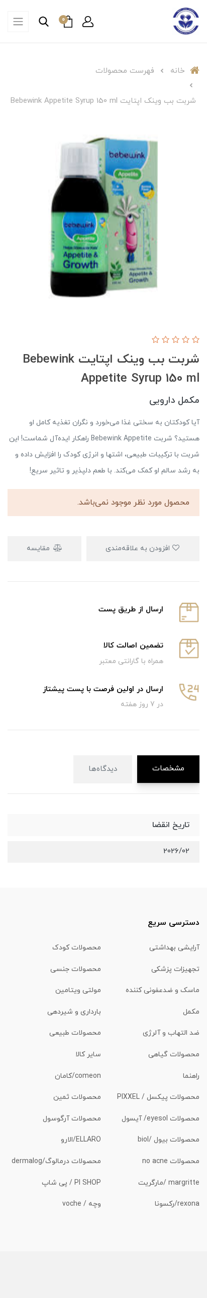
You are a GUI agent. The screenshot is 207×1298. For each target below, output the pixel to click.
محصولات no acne (170, 1161)
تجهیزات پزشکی (175, 969)
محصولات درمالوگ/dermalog (56, 1161)
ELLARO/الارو (81, 1140)
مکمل (191, 1012)
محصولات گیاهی (173, 1054)
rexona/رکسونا (177, 1204)
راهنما (191, 1076)
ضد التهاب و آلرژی (171, 1033)
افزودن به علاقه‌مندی (139, 548)
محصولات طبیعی (75, 1033)
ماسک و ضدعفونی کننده (162, 990)
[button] (87, 21)
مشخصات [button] (168, 768)
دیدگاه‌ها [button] (102, 769)
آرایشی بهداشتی (174, 947)
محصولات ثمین (77, 1097)
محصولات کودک (76, 947)
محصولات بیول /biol (168, 1140)
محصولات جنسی (75, 969)
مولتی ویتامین (78, 990)
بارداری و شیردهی (74, 1012)
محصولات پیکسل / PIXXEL (158, 1097)
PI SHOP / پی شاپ (71, 1183)
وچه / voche (81, 1204)
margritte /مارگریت (168, 1183)
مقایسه (39, 548)
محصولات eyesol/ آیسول (160, 1118)
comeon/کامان (78, 1076)
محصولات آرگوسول (72, 1118)
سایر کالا (88, 1054)
